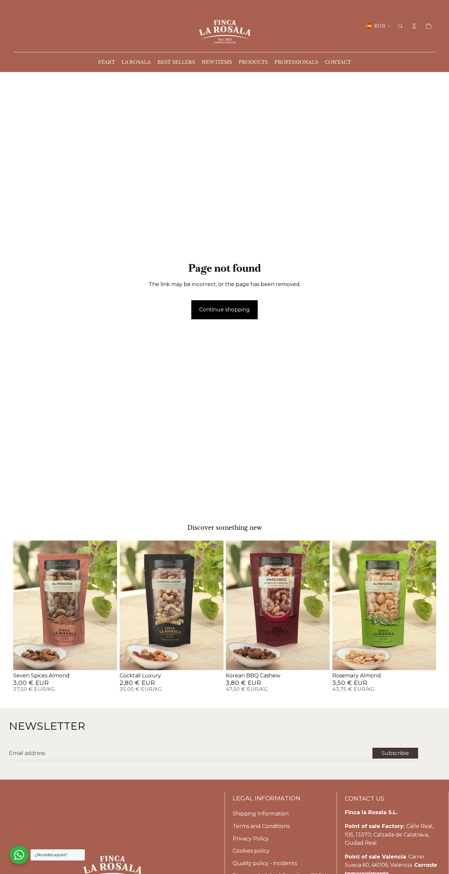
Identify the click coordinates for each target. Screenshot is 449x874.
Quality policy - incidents (265, 863)
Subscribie (395, 753)
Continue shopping (224, 309)
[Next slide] (110, 605)
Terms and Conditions (261, 826)
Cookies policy (251, 851)
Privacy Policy (251, 839)
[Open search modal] (400, 26)
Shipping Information (261, 814)
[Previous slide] (20, 605)
